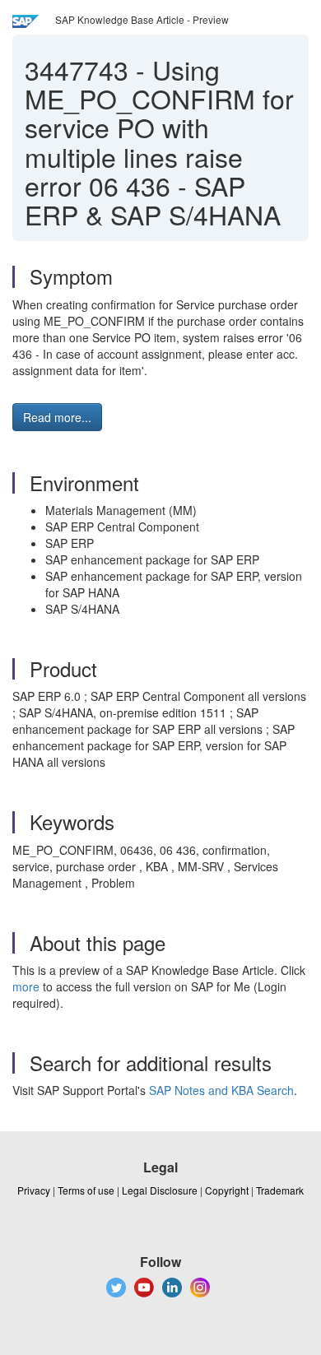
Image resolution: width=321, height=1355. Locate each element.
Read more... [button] (57, 417)
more (26, 986)
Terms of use (86, 1190)
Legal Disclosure (160, 1190)
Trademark (280, 1190)
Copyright (227, 1190)
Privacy (33, 1190)
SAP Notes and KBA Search (221, 1090)
